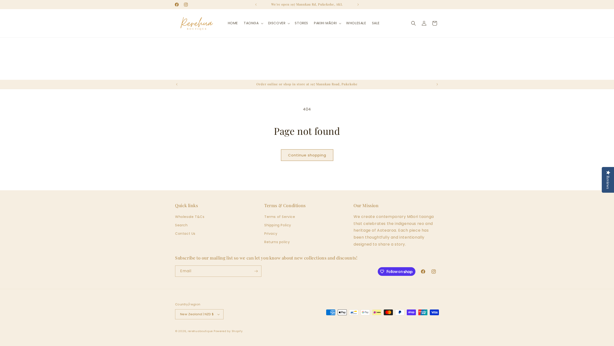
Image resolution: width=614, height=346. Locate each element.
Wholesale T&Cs (189, 216)
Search (181, 225)
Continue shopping (307, 155)
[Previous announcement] (256, 4)
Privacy (270, 233)
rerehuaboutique (200, 331)
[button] (253, 23)
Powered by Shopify (228, 331)
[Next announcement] (358, 4)
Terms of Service (279, 216)
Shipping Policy (277, 225)
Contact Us (185, 233)
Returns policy (277, 242)
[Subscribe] (256, 271)
